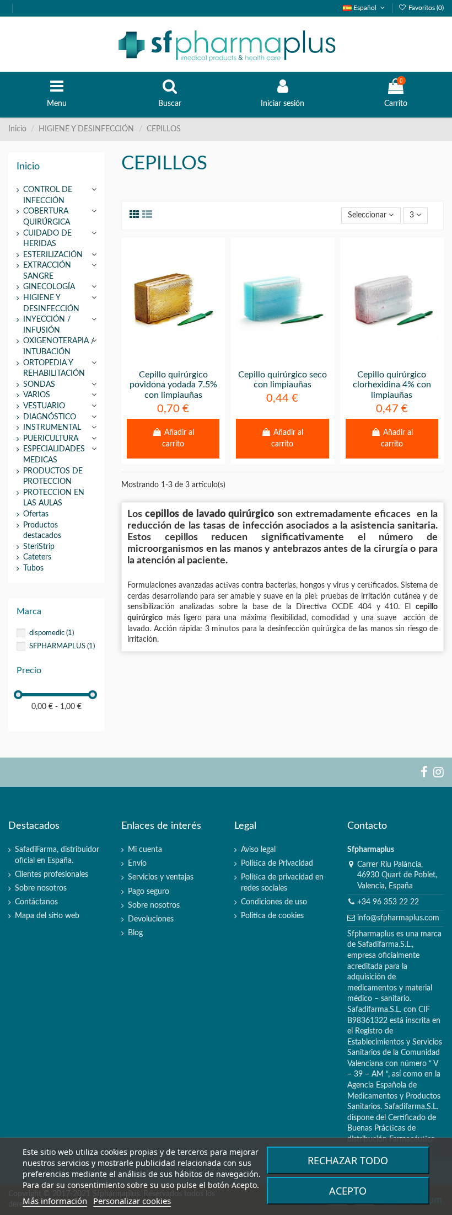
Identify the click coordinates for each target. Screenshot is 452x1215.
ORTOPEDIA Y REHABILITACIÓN (54, 368)
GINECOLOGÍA (49, 287)
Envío (137, 863)
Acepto (348, 1190)
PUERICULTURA (50, 439)
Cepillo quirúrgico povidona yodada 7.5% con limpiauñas (173, 385)
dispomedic (51, 633)
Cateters (37, 557)
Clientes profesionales (51, 874)
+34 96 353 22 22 (388, 902)
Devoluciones (151, 919)
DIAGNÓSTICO (49, 417)
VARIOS (36, 395)
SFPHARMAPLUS (62, 646)
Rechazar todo (348, 1160)
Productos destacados (42, 530)
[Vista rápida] (188, 359)
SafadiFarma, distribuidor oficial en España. (57, 855)
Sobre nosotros (41, 888)
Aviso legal (258, 850)
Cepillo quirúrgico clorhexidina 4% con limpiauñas (392, 385)
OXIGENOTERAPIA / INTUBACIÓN (58, 346)
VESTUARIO (44, 406)
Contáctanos (36, 902)
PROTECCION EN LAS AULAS (53, 498)
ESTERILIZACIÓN (53, 255)
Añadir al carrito (178, 438)
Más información (55, 1200)
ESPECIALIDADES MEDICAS (54, 454)
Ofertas (36, 514)
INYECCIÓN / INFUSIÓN (47, 325)
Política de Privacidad (277, 863)
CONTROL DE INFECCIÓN (47, 195)
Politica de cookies (272, 916)
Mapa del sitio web (47, 916)
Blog (135, 933)
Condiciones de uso (274, 902)
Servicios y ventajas (160, 877)
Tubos (33, 568)
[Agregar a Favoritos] (157, 359)
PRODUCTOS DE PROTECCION (53, 476)
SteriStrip (39, 547)
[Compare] (173, 359)
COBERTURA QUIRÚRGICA (46, 216)
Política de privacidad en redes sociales (282, 882)
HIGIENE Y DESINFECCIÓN (51, 303)
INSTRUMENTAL (52, 427)
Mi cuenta (145, 850)
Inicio (28, 166)
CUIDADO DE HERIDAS (47, 239)
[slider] (18, 694)
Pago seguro (148, 892)
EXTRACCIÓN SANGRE (47, 271)
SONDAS (39, 384)
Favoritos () (425, 7)
